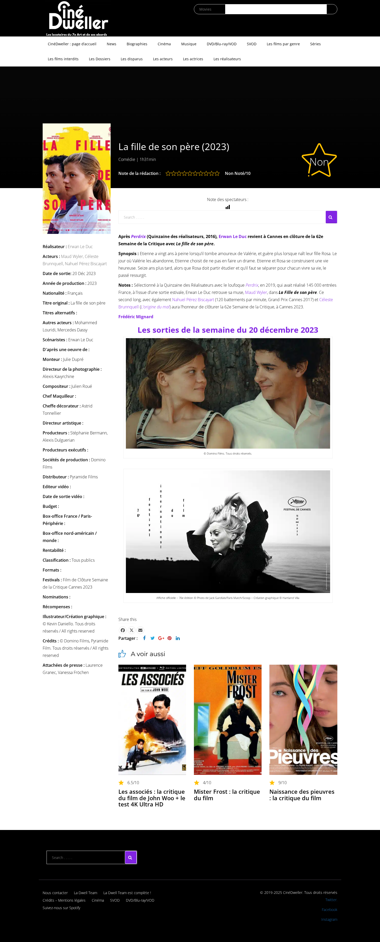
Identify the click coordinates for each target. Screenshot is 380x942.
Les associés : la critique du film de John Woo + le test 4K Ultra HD (151, 798)
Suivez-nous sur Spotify (61, 907)
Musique (188, 43)
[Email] (140, 630)
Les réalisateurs (227, 58)
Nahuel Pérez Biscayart (86, 263)
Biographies (137, 43)
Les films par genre (283, 43)
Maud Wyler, (73, 256)
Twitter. (331, 899)
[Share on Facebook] (123, 630)
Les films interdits (63, 58)
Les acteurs (163, 58)
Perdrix (138, 236)
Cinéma (164, 43)
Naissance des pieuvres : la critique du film (302, 795)
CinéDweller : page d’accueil (72, 43)
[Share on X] (131, 630)
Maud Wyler (256, 292)
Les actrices (193, 58)
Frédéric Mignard (135, 317)
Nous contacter (55, 892)
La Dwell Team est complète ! (127, 892)
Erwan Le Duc (80, 246)
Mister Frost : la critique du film (227, 795)
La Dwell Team (85, 892)
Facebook (329, 909)
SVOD (251, 43)
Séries (315, 43)
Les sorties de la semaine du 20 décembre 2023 (228, 329)
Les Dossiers (99, 58)
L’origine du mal (155, 307)
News (111, 43)
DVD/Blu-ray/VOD (222, 43)
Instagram (329, 919)
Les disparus (132, 58)
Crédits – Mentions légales (64, 900)
